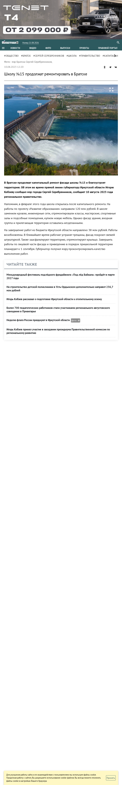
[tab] (15, 48)
